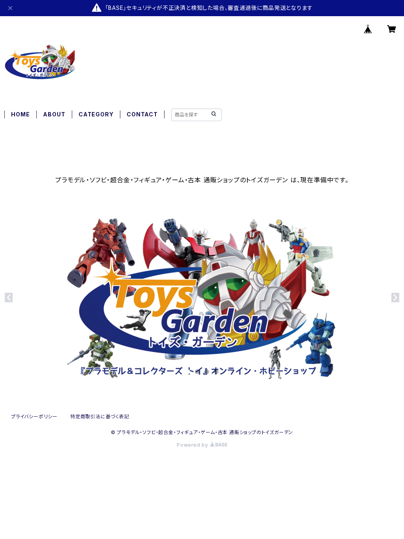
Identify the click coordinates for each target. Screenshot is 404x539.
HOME (20, 114)
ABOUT (54, 114)
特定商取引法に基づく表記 (99, 416)
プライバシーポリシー (34, 416)
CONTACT (142, 114)
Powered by (193, 445)
